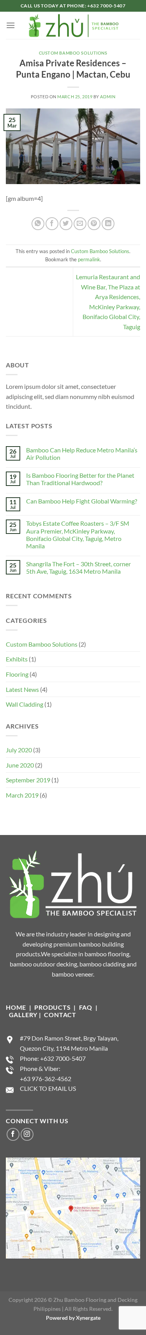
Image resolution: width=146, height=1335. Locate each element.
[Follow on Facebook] (13, 1134)
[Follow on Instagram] (27, 1134)
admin (107, 96)
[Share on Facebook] (52, 223)
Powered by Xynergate (73, 1317)
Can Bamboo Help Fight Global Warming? (81, 501)
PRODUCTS (53, 1007)
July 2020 (19, 749)
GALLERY (23, 1014)
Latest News (22, 689)
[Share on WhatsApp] (38, 223)
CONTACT (60, 1014)
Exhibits (17, 659)
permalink (89, 259)
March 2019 (22, 795)
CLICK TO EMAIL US (48, 1088)
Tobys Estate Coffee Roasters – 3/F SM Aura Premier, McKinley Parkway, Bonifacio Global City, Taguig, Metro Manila (77, 534)
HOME (16, 1007)
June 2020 (20, 765)
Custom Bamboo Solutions (73, 52)
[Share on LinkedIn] (108, 223)
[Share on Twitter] (66, 223)
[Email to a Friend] (80, 223)
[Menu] (10, 25)
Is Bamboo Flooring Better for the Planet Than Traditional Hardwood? (80, 479)
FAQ (85, 1007)
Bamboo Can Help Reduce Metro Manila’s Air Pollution (81, 453)
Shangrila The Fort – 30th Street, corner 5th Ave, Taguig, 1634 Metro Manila (78, 567)
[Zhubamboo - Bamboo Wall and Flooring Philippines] (73, 25)
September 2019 (28, 780)
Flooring (17, 674)
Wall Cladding (24, 704)
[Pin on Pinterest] (94, 223)
